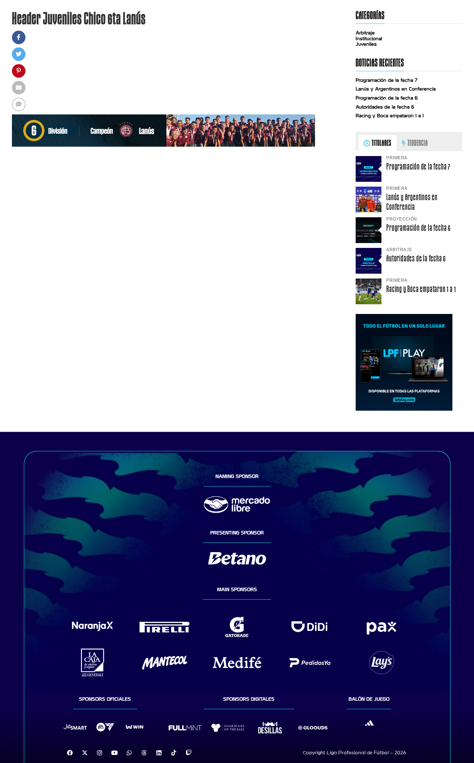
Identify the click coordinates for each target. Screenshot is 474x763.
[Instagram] (99, 752)
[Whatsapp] (129, 752)
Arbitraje (365, 32)
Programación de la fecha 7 (387, 80)
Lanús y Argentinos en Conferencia (396, 89)
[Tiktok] (174, 752)
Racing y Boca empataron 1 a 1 (390, 115)
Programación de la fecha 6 (387, 98)
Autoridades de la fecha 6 (385, 107)
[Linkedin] (159, 752)
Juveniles (366, 44)
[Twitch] (188, 752)
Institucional (369, 38)
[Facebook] (70, 752)
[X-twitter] (85, 752)
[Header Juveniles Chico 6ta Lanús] (163, 145)
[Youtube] (114, 752)
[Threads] (144, 752)
